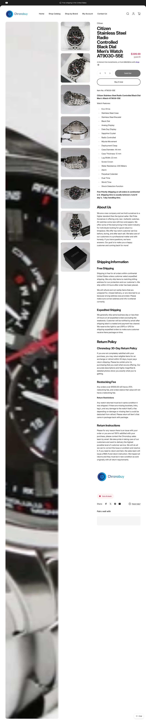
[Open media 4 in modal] (75, 99)
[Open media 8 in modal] (75, 225)
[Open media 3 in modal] (75, 68)
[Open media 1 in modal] (32, 370)
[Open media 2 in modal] (75, 36)
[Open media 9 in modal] (75, 257)
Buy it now (119, 82)
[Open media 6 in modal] (75, 162)
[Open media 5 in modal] (75, 131)
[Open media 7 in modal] (75, 194)
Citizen (100, 23)
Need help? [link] (136, 504)
